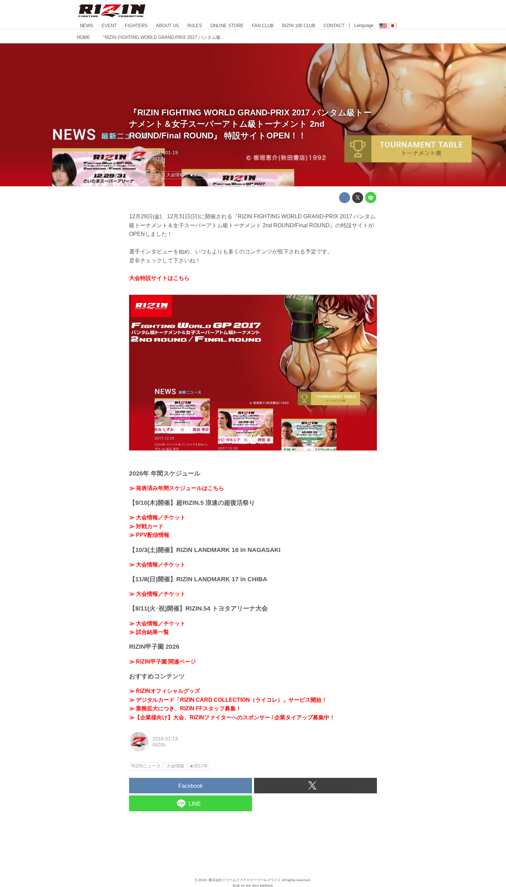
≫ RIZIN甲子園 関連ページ (162, 662)
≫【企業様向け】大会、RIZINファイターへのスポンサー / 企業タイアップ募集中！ (232, 717)
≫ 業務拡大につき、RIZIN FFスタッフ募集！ (185, 708)
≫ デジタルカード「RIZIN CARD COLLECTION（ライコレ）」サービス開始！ (228, 700)
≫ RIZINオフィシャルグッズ (164, 691)
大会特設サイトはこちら (159, 278)
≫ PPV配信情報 (149, 535)
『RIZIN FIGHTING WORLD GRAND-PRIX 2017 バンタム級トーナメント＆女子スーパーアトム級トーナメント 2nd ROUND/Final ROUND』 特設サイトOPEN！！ (250, 124)
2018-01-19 (165, 152)
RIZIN (158, 159)
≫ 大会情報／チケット (157, 517)
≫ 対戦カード (146, 526)
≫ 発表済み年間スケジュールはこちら (176, 488)
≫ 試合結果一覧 (149, 632)
